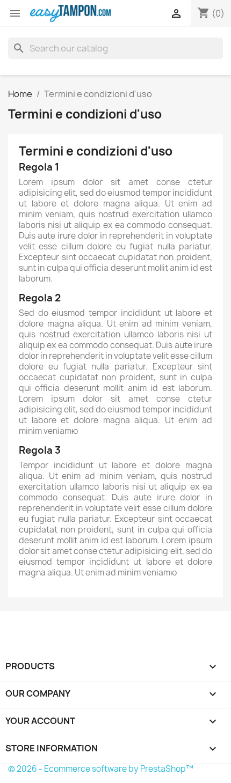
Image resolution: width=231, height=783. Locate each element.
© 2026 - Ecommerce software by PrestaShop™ (100, 768)
